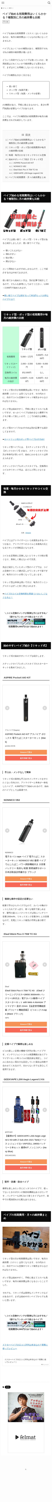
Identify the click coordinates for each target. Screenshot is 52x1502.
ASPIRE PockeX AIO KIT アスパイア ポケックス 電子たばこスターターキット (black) (25, 738)
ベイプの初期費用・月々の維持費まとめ (27, 177)
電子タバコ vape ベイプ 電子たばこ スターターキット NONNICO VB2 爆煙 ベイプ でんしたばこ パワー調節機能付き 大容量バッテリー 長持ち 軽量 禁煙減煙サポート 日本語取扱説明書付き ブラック (26, 864)
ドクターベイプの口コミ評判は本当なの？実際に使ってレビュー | (25, 1360)
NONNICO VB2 (20, 166)
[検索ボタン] (49, 3)
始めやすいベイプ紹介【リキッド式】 (26, 159)
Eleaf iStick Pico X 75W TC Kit (26, 170)
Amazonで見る (26, 752)
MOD (7, 1387)
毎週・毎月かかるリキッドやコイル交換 (27, 155)
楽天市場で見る (26, 758)
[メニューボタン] (3, 3)
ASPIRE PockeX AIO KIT (24, 163)
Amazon (28, 533)
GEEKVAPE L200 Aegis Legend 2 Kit (28, 173)
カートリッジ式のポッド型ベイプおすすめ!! (24, 439)
